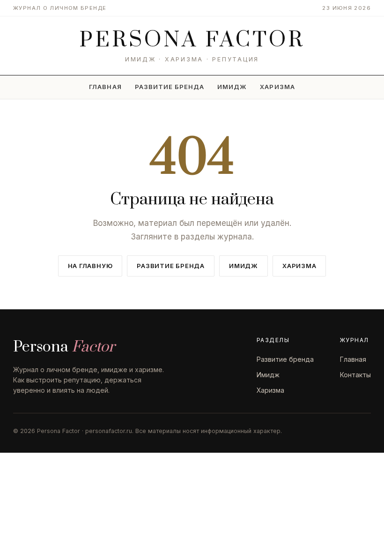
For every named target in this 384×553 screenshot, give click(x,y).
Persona (192, 40)
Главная (105, 86)
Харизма (277, 86)
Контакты (355, 375)
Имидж (232, 86)
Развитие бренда (170, 86)
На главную (90, 265)
